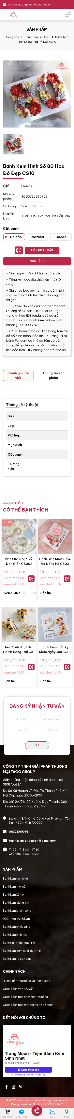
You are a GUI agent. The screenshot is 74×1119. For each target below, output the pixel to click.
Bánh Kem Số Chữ (36, 37)
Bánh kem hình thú (15, 934)
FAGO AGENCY (53, 1104)
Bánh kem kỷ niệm (14, 894)
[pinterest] (20, 1086)
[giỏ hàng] (7, 1112)
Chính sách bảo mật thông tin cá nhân (28, 1005)
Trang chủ (12, 37)
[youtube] (13, 1086)
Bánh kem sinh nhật (15, 878)
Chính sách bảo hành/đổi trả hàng (25, 997)
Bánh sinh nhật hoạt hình (19, 942)
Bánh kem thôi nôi (14, 886)
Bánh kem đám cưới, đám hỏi (22, 950)
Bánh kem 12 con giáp (17, 958)
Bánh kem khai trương (17, 910)
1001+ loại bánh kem (16, 918)
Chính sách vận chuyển (18, 989)
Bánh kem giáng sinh (16, 902)
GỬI (37, 745)
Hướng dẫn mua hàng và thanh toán (26, 981)
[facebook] (37, 1051)
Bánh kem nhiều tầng (16, 926)
